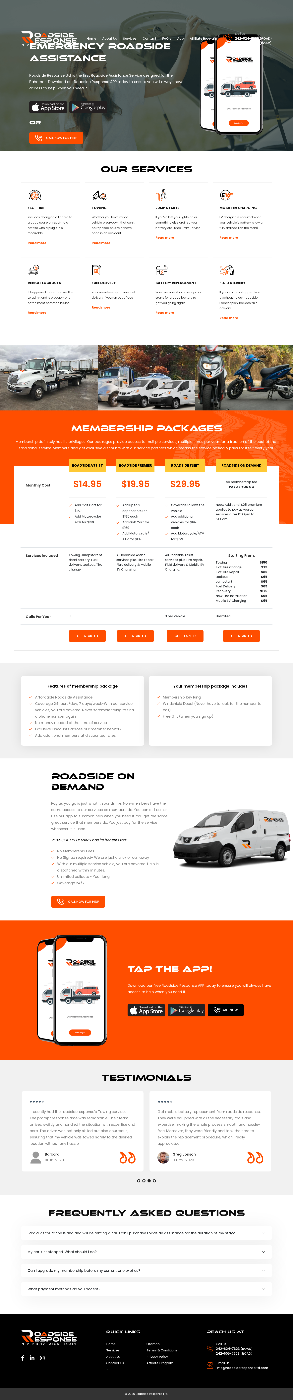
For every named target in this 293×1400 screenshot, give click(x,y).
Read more (37, 243)
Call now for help (61, 137)
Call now (229, 1010)
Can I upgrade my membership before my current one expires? (84, 1270)
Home (91, 38)
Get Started (87, 636)
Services (130, 38)
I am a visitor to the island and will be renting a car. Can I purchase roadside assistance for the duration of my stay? (131, 1233)
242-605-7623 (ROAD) (253, 43)
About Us (109, 38)
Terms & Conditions (161, 1350)
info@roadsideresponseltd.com (242, 1368)
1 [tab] (138, 1180)
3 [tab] (149, 1180)
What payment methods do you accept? (64, 1289)
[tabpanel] (83, 1131)
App (180, 38)
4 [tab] (154, 1180)
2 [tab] (144, 1180)
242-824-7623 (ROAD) (253, 38)
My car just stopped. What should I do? (62, 1251)
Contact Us (115, 1363)
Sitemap (153, 1344)
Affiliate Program (203, 38)
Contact (149, 38)
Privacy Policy (157, 1356)
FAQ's (166, 38)
